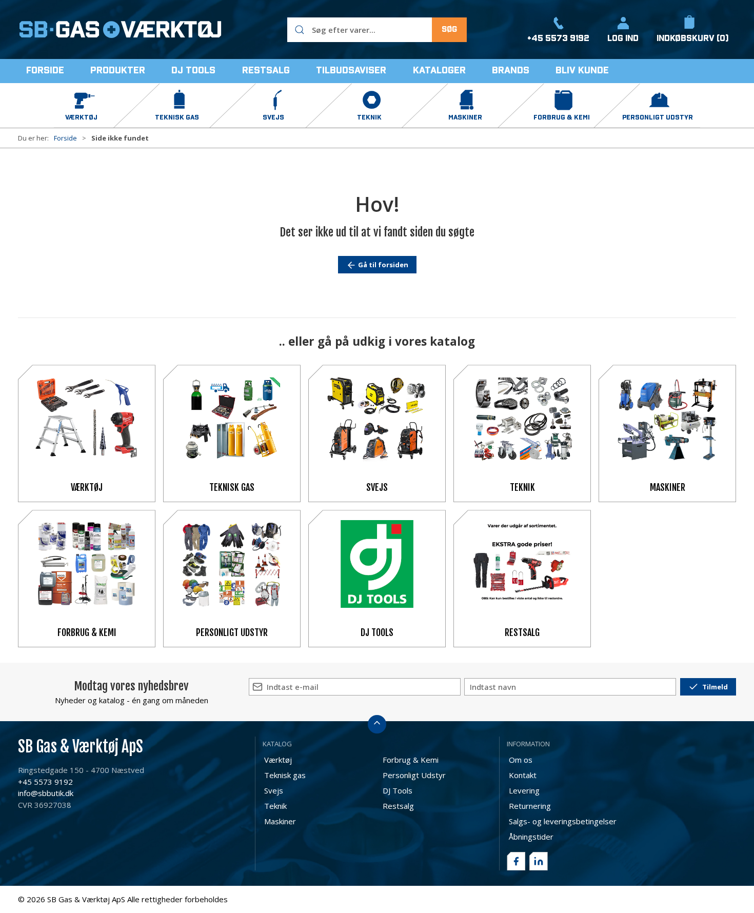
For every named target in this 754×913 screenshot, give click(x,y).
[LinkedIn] (538, 861)
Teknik (522, 487)
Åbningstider (531, 836)
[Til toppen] (377, 724)
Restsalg (522, 632)
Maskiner (667, 487)
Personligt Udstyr (232, 632)
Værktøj (87, 487)
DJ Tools (377, 632)
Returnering (530, 806)
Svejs (377, 487)
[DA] (120, 29)
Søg (449, 29)
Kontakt (523, 775)
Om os (520, 760)
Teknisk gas (231, 487)
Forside (65, 138)
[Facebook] (516, 861)
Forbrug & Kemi (86, 632)
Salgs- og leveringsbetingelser (563, 821)
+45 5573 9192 (45, 782)
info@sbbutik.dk (45, 793)
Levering (524, 790)
